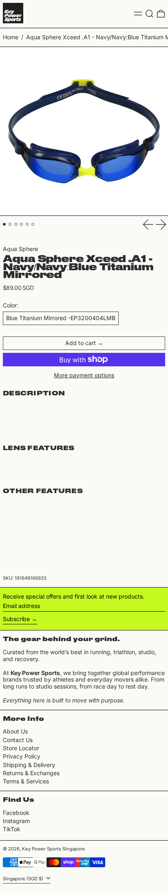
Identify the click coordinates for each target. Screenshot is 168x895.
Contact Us (18, 739)
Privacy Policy (21, 756)
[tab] (4, 224)
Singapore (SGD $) (23, 879)
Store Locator (21, 748)
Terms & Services (26, 781)
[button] (149, 14)
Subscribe (16, 618)
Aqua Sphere (20, 248)
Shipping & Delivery (29, 764)
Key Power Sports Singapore (53, 849)
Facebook (16, 813)
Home (10, 37)
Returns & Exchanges (31, 772)
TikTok (11, 829)
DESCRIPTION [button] (34, 394)
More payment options (84, 375)
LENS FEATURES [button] (39, 448)
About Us (15, 731)
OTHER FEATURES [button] (43, 491)
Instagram (16, 821)
